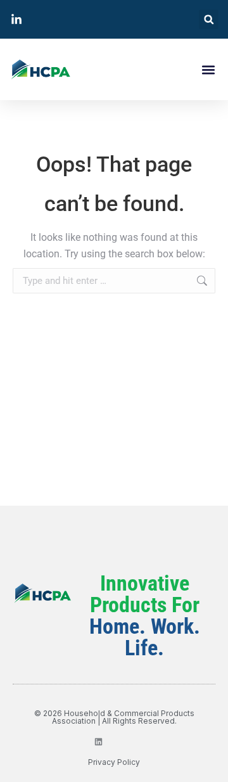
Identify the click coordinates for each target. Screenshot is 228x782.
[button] (208, 19)
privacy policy (114, 762)
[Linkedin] (98, 742)
